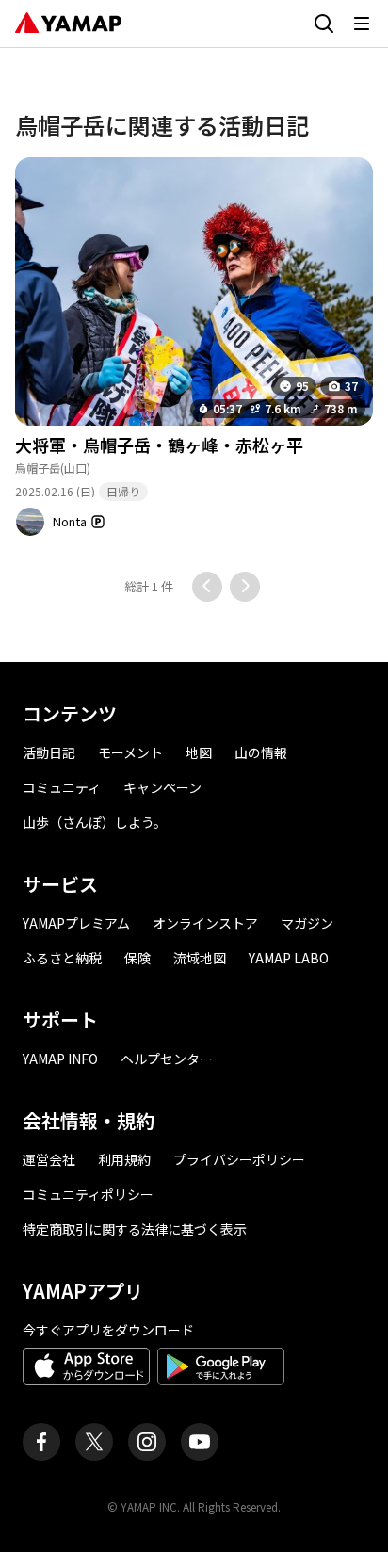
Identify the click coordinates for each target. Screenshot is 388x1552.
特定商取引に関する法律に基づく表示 (135, 1229)
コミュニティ (62, 787)
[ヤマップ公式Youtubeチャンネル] (199, 1442)
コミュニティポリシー (88, 1194)
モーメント (130, 752)
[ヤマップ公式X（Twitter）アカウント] (94, 1442)
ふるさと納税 (62, 957)
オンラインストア (205, 922)
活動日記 (49, 752)
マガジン (307, 922)
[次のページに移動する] (245, 587)
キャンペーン (162, 787)
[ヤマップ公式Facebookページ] (41, 1442)
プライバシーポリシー (239, 1159)
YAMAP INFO (60, 1058)
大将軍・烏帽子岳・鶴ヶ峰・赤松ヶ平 (159, 444)
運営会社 (49, 1159)
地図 (199, 752)
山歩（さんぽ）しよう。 (95, 822)
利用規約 (124, 1159)
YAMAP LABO (289, 957)
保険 (137, 957)
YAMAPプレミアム (76, 922)
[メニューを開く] (361, 23)
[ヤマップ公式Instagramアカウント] (147, 1442)
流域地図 (199, 957)
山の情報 (260, 752)
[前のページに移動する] (207, 587)
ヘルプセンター (167, 1058)
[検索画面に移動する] (324, 23)
